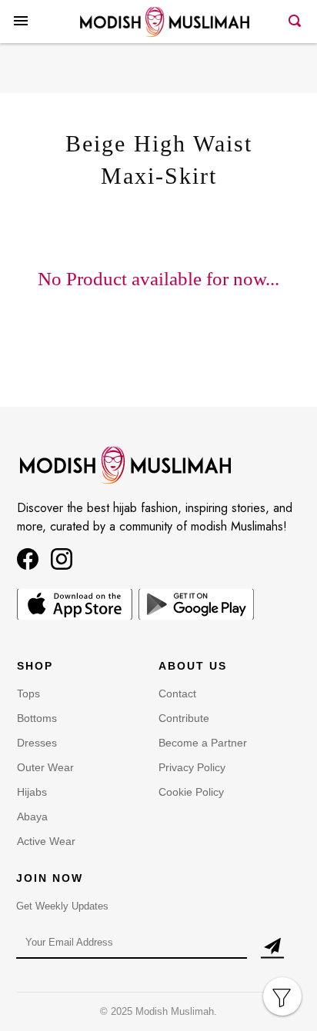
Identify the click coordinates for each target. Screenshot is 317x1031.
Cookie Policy (191, 792)
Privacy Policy (191, 767)
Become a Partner (202, 743)
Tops (28, 693)
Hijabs (32, 792)
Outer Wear (45, 767)
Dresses (37, 743)
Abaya (32, 816)
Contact (177, 693)
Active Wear (46, 841)
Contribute (183, 718)
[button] (21, 33)
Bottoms (37, 718)
